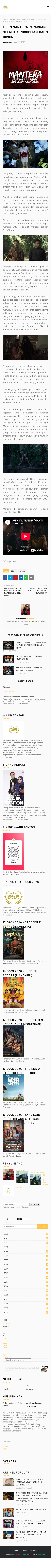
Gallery (5, 1444)
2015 (26, 1282)
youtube (6, 1389)
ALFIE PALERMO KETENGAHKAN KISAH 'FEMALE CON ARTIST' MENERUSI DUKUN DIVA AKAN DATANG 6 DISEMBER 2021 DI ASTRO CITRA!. (32, 1497)
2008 (26, 1312)
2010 (26, 1304)
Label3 (5, 1347)
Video (5, 1446)
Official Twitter (31, 1406)
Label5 (5, 1352)
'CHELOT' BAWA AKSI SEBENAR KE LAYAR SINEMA (30, 657)
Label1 (5, 1343)
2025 (26, 1238)
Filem (13, 571)
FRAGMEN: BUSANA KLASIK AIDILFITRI (31, 1509)
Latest (5, 1448)
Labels (5, 1340)
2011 (26, 1299)
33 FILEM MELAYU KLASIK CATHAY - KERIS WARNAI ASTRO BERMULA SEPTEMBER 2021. (30, 1482)
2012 (26, 1295)
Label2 (6, 1345)
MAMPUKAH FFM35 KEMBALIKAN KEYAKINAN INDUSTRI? (29, 668)
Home (5, 1338)
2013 (26, 1290)
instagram (30, 1389)
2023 (26, 1247)
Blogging (23, 1554)
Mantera (17, 19)
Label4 (6, 1350)
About (5, 1355)
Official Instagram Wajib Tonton (12, 1404)
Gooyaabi (41, 1554)
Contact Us (34, 1550)
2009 (26, 1308)
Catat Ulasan (8, 691)
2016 (26, 1277)
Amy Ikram (7, 42)
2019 (26, 1264)
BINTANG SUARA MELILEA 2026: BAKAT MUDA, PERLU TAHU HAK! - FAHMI (31, 1522)
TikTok (28, 1386)
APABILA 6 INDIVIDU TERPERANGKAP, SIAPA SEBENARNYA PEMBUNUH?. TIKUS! (31, 645)
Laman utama (8, 19)
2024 (26, 1243)
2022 (26, 1251)
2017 (26, 1273)
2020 (26, 1260)
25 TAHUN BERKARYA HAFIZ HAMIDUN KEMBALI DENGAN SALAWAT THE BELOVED (31, 1535)
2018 (25, 1269)
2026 (26, 1234)
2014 (26, 1286)
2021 (25, 1256)
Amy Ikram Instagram (34, 1403)
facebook (6, 1386)
